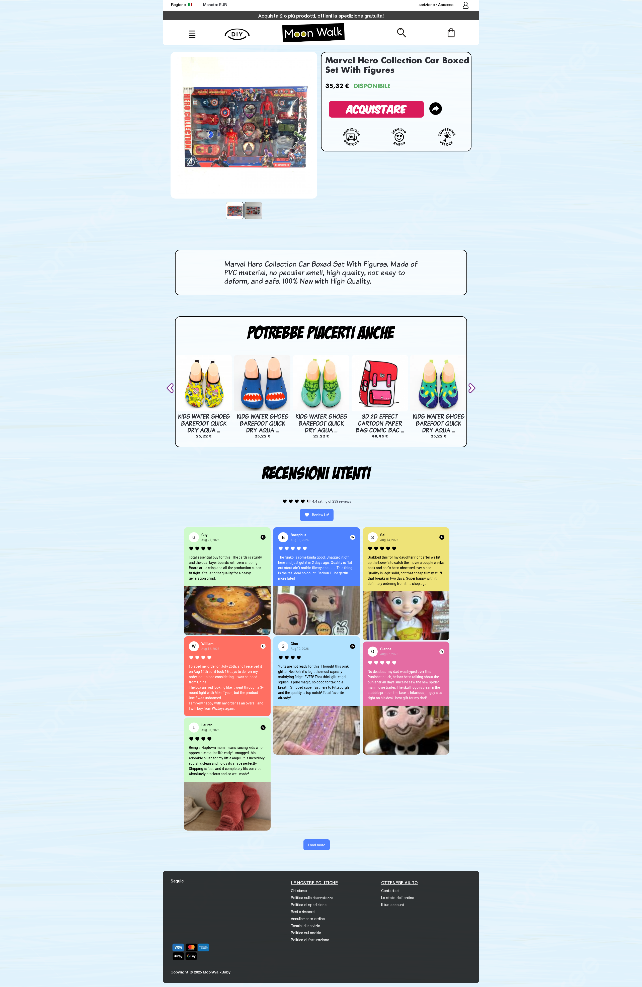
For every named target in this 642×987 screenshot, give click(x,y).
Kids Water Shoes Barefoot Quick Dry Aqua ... (204, 423)
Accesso (445, 4)
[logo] (313, 32)
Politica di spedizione (309, 905)
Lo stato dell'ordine (397, 898)
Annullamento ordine (308, 919)
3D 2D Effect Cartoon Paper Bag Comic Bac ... (379, 423)
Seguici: (178, 880)
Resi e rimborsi (303, 912)
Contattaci (390, 891)
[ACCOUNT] (466, 5)
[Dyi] (237, 31)
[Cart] (451, 32)
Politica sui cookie (306, 933)
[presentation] (171, 388)
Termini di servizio (305, 926)
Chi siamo (299, 891)
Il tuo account (392, 905)
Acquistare (377, 108)
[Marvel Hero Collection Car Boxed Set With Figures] (235, 210)
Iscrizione (427, 4)
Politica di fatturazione (310, 940)
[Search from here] (401, 32)
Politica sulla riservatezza (312, 898)
